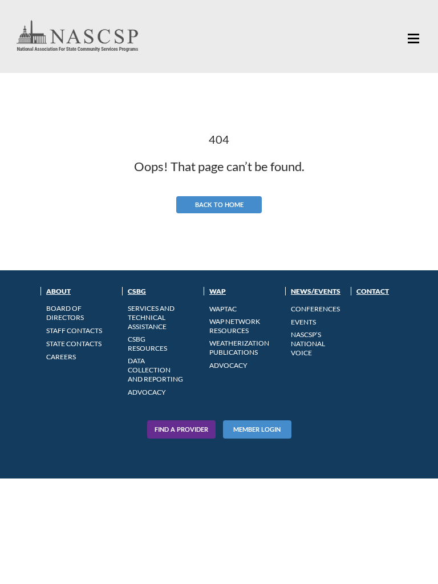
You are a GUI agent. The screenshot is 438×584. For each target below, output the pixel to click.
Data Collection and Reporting (155, 369)
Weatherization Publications (239, 347)
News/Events (315, 291)
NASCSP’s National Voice (308, 343)
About (58, 291)
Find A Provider (181, 429)
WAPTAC (223, 309)
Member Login (257, 429)
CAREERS (61, 356)
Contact (372, 291)
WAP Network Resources (234, 326)
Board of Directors (65, 313)
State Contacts (74, 343)
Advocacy (147, 392)
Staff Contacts (74, 330)
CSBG (137, 291)
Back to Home (219, 204)
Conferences (315, 309)
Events (303, 322)
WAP (217, 291)
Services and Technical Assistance (151, 317)
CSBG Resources (147, 343)
